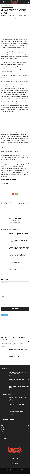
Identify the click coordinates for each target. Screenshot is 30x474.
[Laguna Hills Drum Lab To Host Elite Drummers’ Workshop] (4, 234)
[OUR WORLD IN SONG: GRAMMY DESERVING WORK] (4, 412)
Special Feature (4, 427)
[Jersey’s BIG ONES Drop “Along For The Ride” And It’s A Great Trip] (4, 255)
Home (2, 5)
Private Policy (9, 469)
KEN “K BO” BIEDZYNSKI (6, 15)
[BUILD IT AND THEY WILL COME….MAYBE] (4, 269)
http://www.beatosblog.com (15, 220)
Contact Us (21, 469)
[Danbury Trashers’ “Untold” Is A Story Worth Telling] (4, 241)
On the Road (4, 438)
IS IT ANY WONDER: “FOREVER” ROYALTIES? (23, 202)
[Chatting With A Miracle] (4, 358)
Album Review (4, 436)
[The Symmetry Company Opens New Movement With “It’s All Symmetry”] (4, 248)
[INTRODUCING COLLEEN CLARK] (4, 405)
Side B (2, 429)
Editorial (3, 425)
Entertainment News (9, 5)
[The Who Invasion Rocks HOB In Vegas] (4, 351)
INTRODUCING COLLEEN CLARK (16, 404)
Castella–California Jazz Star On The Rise (19, 379)
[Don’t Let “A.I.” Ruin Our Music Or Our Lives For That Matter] (15, 326)
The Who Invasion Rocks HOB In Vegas (18, 349)
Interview (11, 7)
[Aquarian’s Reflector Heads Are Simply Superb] (4, 399)
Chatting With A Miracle (14, 356)
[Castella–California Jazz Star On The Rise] (4, 381)
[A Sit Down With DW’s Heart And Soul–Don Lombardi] (4, 262)
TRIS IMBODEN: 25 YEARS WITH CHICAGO (7, 202)
